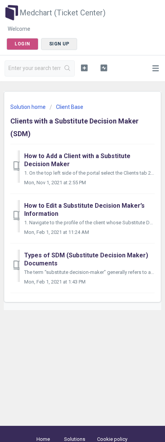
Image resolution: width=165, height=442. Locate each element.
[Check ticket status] (104, 67)
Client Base (69, 107)
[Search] (67, 68)
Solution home (28, 107)
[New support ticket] (84, 67)
